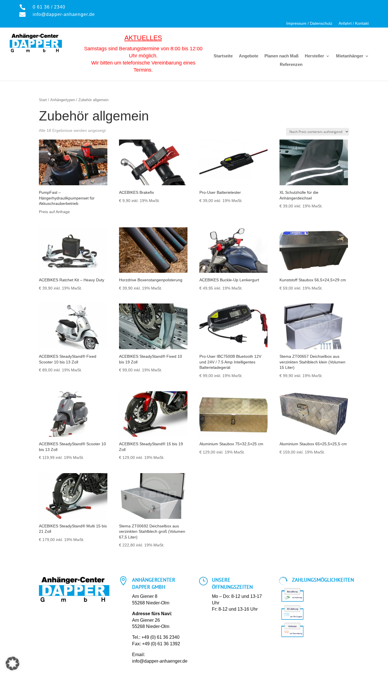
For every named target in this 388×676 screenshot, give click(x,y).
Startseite (223, 56)
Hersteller (314, 56)
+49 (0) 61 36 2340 (160, 637)
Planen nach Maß (281, 56)
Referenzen (291, 65)
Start (43, 100)
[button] (12, 663)
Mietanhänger (349, 56)
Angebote (248, 56)
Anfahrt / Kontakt (354, 23)
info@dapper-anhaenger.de (159, 661)
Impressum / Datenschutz (309, 23)
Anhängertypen (62, 100)
